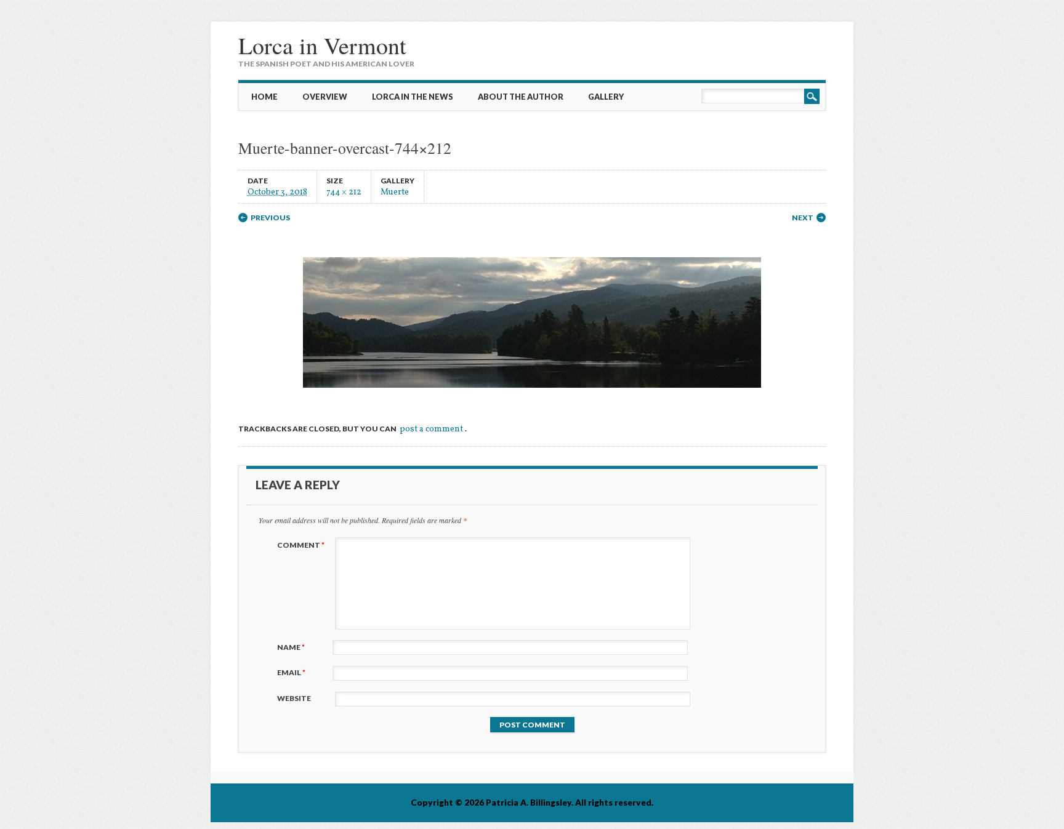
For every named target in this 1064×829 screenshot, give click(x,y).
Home (264, 97)
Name (291, 647)
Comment (300, 545)
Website (294, 698)
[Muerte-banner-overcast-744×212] (532, 398)
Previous (270, 217)
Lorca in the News (412, 97)
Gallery (606, 97)
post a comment (431, 429)
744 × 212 (343, 191)
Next (802, 217)
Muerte (395, 191)
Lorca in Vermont (322, 45)
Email (291, 672)
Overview (324, 97)
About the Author (520, 97)
